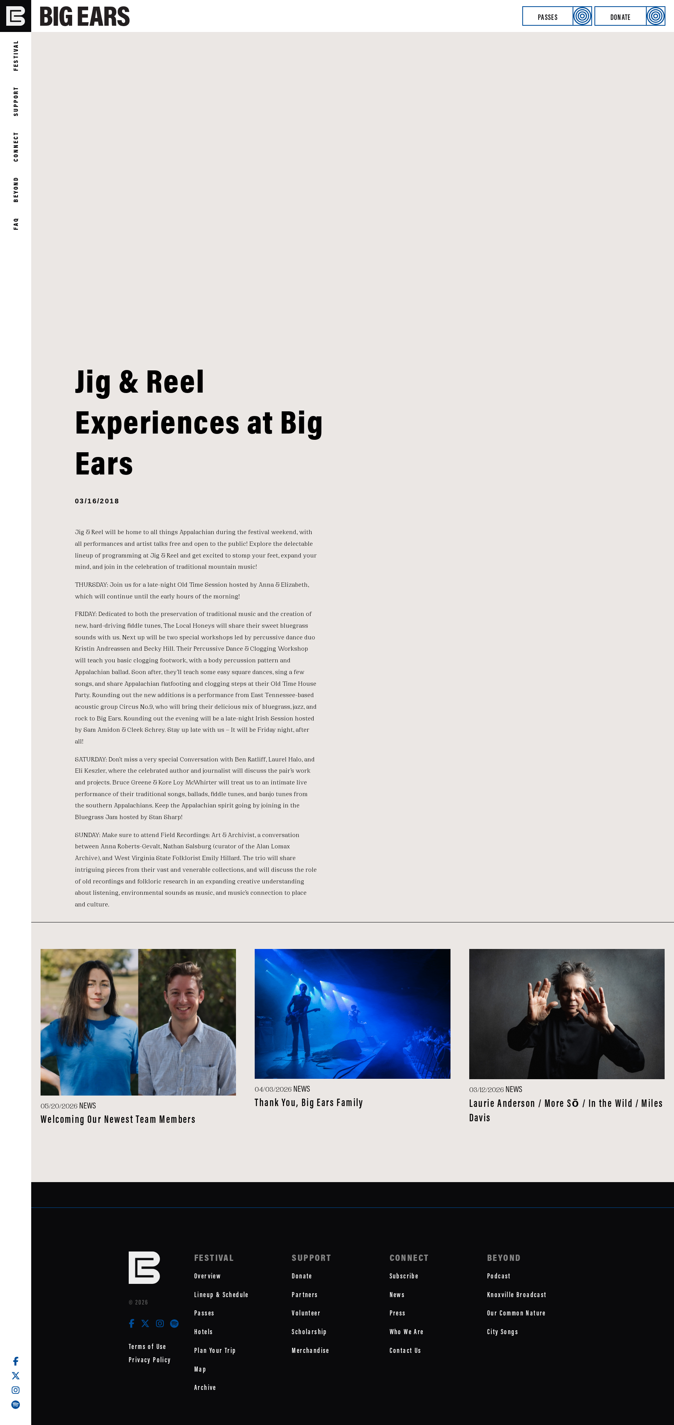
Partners (305, 1294)
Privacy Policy (150, 1359)
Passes (548, 17)
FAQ (16, 223)
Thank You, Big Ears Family (309, 1102)
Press (398, 1312)
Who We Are (407, 1331)
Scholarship (309, 1331)
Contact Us (406, 1350)
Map (200, 1369)
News (397, 1294)
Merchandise (310, 1350)
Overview (207, 1275)
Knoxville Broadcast (517, 1294)
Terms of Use (148, 1346)
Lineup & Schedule (221, 1294)
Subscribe (404, 1275)
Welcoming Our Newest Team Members (118, 1119)
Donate (620, 17)
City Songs (502, 1331)
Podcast (499, 1275)
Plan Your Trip (215, 1350)
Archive (205, 1387)
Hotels (203, 1331)
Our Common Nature (516, 1312)
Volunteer (306, 1312)
